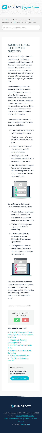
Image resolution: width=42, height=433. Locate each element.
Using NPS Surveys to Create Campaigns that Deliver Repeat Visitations (20, 335)
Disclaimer (33, 419)
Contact (21, 421)
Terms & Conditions (11, 419)
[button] (17, 320)
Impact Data (25, 424)
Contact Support (19, 378)
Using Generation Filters (19, 355)
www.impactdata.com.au (25, 416)
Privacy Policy (24, 419)
